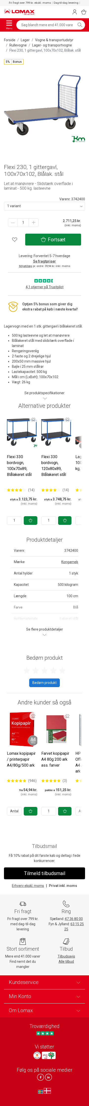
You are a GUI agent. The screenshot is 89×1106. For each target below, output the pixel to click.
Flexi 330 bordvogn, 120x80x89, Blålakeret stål (53, 465)
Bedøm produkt (44, 683)
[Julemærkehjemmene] (37, 1055)
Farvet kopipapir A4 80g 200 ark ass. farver (55, 759)
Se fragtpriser (44, 261)
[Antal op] (34, 222)
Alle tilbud (66, 961)
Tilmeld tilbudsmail (44, 873)
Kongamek (69, 562)
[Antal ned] (13, 222)
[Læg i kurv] (30, 520)
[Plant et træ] (49, 1055)
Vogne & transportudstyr (54, 40)
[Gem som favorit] (33, 419)
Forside (9, 40)
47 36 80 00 (74, 919)
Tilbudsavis (66, 956)
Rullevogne (18, 45)
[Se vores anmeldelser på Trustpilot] (44, 1033)
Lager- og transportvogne (52, 45)
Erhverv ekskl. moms (28, 886)
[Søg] (79, 25)
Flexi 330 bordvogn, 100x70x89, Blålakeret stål (19, 465)
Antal (14, 811)
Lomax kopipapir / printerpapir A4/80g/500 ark (21, 759)
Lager (25, 40)
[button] (13, 61)
